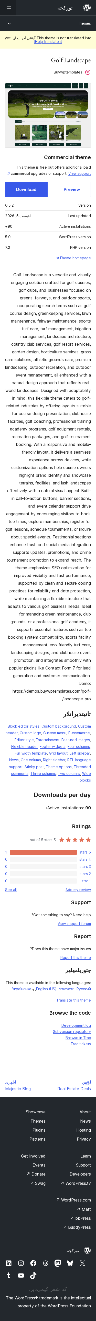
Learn (85, 1156)
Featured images (75, 740)
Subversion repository (72, 1031)
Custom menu (54, 733)
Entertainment (47, 740)
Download (26, 189)
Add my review (78, 889)
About (85, 1111)
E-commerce (79, 733)
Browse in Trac (78, 1037)
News (14, 760)
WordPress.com (73, 1200)
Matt (84, 1209)
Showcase (36, 1111)
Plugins (39, 1130)
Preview (72, 189)
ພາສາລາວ (66, 989)
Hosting (83, 1130)
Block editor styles (23, 726)
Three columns (43, 773)
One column (31, 760)
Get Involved (33, 1156)
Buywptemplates (68, 72)
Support (83, 1165)
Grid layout (58, 753)
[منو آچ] (8, 7)
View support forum (74, 923)
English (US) (46, 989)
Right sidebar (54, 760)
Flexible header (24, 746)
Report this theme (75, 957)
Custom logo (30, 733)
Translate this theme (73, 1000)
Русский (84, 989)
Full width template (31, 753)
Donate (36, 1174)
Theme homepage (75, 258)
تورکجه (73, 1250)
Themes (84, 23)
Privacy (84, 1139)
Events (39, 1165)
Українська (21, 989)
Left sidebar (80, 753)
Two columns (69, 773)
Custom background (58, 726)
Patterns (37, 1139)
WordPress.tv (75, 1183)
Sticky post (34, 767)
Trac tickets (81, 1044)
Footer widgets (53, 746)
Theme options (59, 767)
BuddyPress (77, 1227)
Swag (38, 1183)
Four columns (79, 746)
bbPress (80, 1218)
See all (11, 889)
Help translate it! (48, 41)
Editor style (24, 740)
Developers (80, 1174)
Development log (76, 1025)
